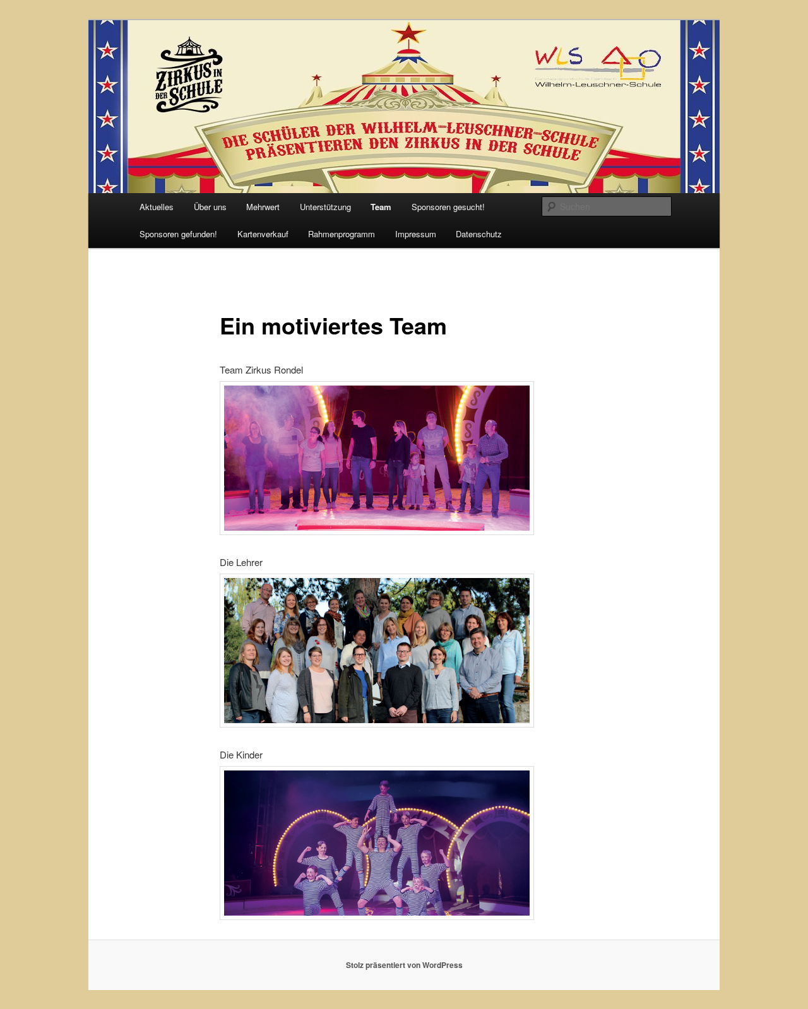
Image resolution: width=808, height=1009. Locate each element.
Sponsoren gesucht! (448, 207)
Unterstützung (325, 207)
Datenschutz (479, 234)
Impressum (415, 234)
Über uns (210, 207)
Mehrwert (263, 207)
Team (381, 207)
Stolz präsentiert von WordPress (404, 965)
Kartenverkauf (262, 234)
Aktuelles (157, 207)
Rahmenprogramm (341, 234)
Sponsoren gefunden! (178, 234)
